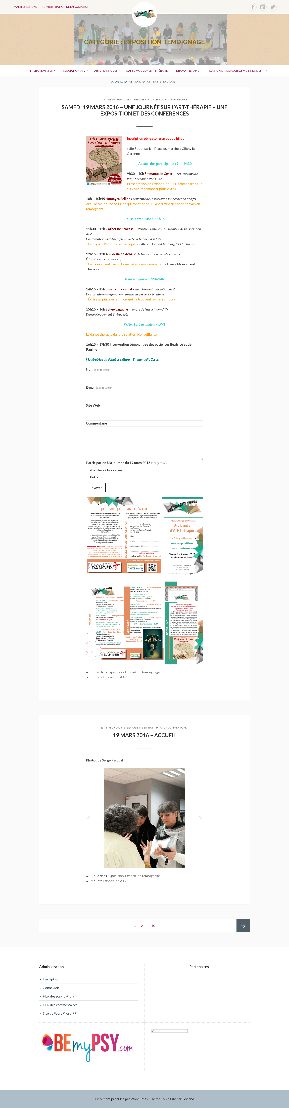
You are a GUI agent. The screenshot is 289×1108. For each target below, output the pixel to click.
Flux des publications (59, 996)
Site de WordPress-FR (59, 1013)
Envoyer (96, 488)
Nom (98, 369)
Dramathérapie (187, 70)
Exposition (116, 672)
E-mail (99, 387)
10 (154, 926)
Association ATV (73, 70)
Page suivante (243, 925)
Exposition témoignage (142, 672)
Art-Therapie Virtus (38, 70)
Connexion (51, 988)
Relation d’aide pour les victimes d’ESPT (236, 70)
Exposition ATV (115, 677)
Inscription (51, 979)
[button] (88, 818)
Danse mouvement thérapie (147, 70)
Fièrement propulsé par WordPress (121, 1099)
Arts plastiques (105, 70)
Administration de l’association (65, 6)
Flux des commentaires (60, 1005)
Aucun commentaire (173, 99)
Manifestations (25, 6)
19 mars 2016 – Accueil (144, 735)
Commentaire (96, 423)
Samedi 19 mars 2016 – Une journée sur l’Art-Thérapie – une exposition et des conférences (144, 110)
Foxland (188, 1099)
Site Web (93, 405)
